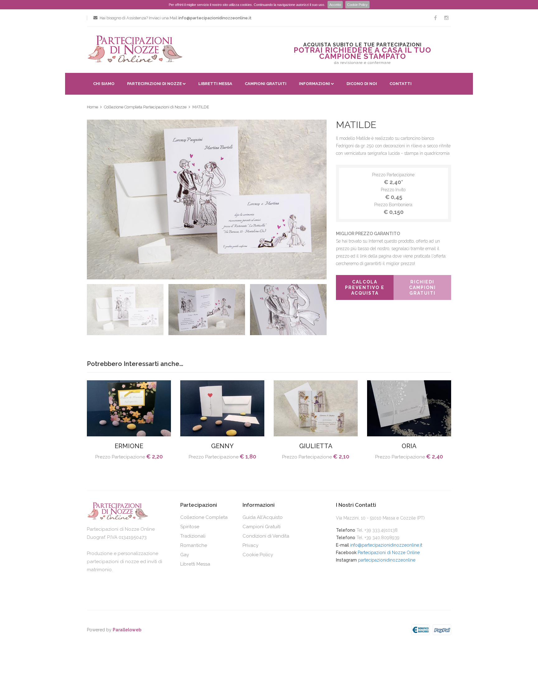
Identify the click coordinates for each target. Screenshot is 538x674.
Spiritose (189, 526)
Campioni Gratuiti (265, 83)
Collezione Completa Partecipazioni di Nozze (145, 107)
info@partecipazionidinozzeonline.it (386, 545)
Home (92, 107)
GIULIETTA (316, 446)
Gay (184, 555)
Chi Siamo (104, 83)
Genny (222, 446)
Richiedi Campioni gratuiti (422, 287)
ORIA (409, 446)
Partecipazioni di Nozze (154, 83)
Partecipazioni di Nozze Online (389, 552)
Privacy (250, 545)
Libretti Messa (215, 83)
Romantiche (193, 545)
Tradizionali (192, 536)
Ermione (129, 446)
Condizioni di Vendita (266, 536)
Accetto (335, 5)
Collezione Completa (204, 517)
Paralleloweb (127, 629)
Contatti (400, 83)
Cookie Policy (357, 5)
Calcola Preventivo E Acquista (365, 287)
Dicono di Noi (362, 83)
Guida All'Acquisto (263, 517)
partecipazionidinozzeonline (386, 560)
